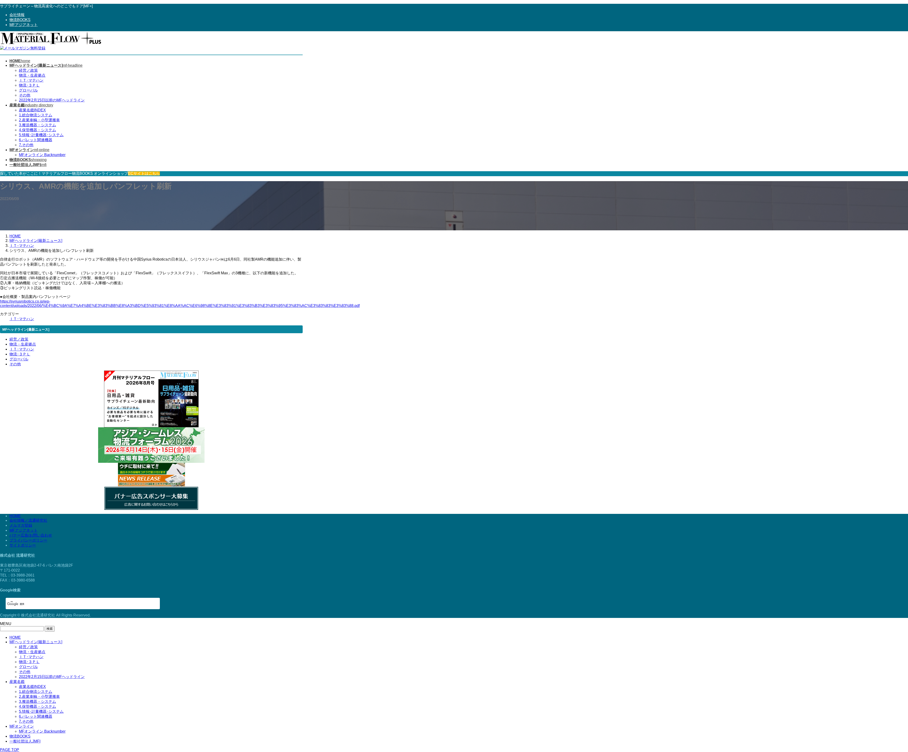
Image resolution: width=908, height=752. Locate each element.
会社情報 (17, 15)
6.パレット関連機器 (35, 140)
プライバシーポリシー (28, 540)
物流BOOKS (20, 20)
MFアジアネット (23, 25)
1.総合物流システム (35, 115)
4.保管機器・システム (37, 130)
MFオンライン (21, 726)
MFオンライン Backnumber (42, 155)
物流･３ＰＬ (29, 85)
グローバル (28, 90)
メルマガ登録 (20, 525)
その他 (24, 95)
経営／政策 (28, 70)
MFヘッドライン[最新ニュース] (35, 642)
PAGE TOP (9, 750)
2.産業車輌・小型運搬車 (39, 120)
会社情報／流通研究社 (28, 520)
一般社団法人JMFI (24, 741)
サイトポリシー (22, 545)
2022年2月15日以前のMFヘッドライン (52, 100)
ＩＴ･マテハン (31, 80)
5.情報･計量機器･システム (41, 135)
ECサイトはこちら (144, 173)
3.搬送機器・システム (37, 125)
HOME (15, 516)
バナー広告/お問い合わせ (30, 535)
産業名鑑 (17, 682)
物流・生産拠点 (32, 75)
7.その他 (26, 145)
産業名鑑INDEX (32, 110)
